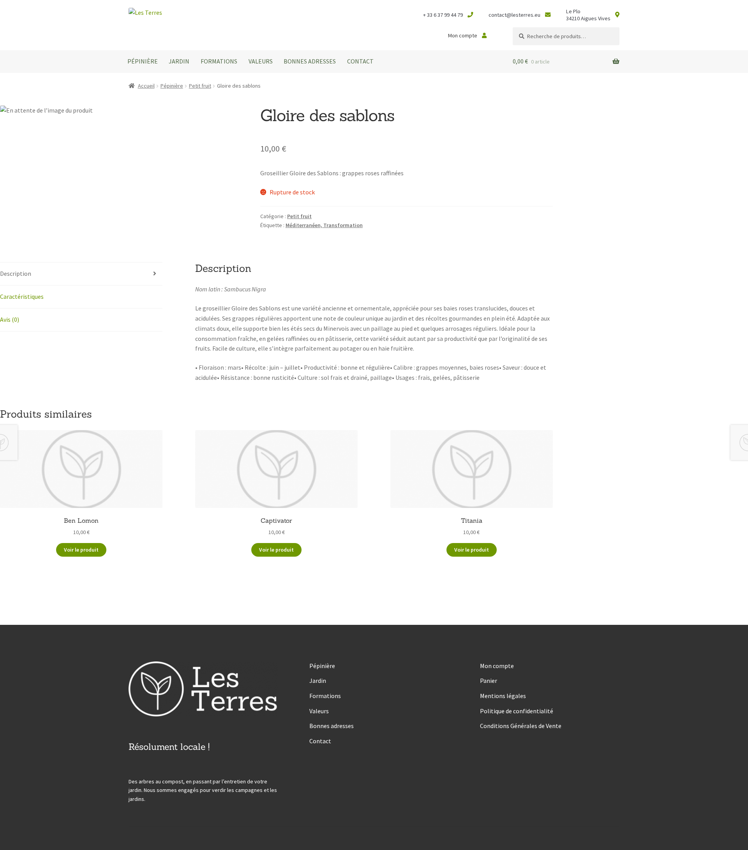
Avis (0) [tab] (9, 319)
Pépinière (142, 61)
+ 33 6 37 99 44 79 (443, 14)
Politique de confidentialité (516, 711)
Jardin (179, 61)
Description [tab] (15, 273)
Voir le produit (81, 549)
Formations (219, 61)
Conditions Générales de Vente (520, 726)
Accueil (146, 85)
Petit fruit (200, 85)
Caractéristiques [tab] (22, 296)
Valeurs (261, 61)
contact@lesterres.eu (514, 14)
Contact (360, 61)
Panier (488, 680)
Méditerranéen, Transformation (324, 225)
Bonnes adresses (310, 61)
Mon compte (462, 35)
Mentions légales (503, 696)
